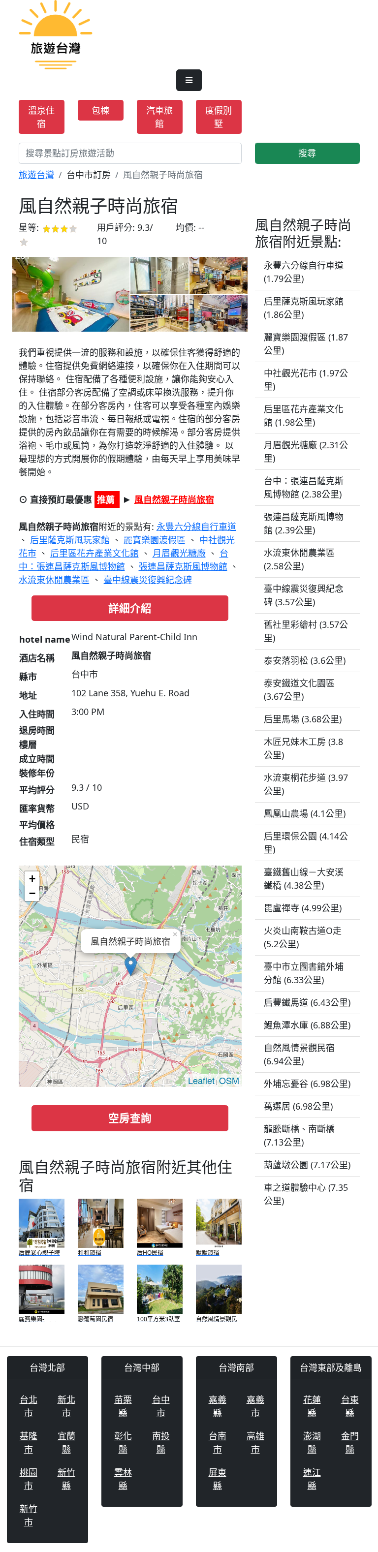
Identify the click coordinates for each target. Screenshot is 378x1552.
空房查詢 (130, 1118)
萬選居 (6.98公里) (298, 1106)
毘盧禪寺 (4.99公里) (303, 908)
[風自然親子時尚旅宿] (71, 294)
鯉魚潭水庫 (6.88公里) (307, 1025)
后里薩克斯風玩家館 (70, 540)
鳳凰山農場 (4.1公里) (305, 813)
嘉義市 (255, 1406)
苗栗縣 (123, 1406)
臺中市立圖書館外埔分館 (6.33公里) (304, 973)
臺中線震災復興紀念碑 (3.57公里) (304, 595)
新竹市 (28, 1515)
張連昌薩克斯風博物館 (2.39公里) (304, 523)
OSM (229, 1080)
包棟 (100, 110)
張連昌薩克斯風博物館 (183, 566)
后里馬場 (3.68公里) (303, 719)
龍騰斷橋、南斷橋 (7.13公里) (299, 1135)
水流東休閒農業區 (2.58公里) (299, 559)
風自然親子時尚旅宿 (174, 499)
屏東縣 (217, 1478)
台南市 (217, 1442)
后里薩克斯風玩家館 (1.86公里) (304, 307)
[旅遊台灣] (56, 33)
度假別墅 (218, 116)
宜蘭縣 (66, 1442)
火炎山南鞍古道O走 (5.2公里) (303, 937)
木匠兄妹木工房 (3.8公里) (303, 748)
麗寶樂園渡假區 (155, 540)
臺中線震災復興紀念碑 (147, 580)
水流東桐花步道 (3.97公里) (306, 784)
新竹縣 (66, 1478)
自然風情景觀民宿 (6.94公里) (299, 1054)
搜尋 (307, 153)
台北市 (28, 1406)
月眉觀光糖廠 (179, 553)
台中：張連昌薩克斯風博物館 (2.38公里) (304, 487)
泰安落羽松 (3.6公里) (305, 660)
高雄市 (255, 1442)
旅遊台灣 (36, 175)
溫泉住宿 (41, 116)
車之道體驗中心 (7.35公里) (306, 1194)
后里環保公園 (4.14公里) (306, 842)
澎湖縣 (312, 1442)
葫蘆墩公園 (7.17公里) (307, 1165)
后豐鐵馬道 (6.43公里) (307, 1002)
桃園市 (28, 1478)
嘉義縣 (217, 1406)
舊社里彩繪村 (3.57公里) (306, 631)
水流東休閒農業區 (54, 580)
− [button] (32, 893)
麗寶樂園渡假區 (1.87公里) (306, 343)
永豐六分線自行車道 (196, 526)
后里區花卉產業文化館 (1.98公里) (304, 415)
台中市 (161, 1406)
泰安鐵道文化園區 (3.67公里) (299, 689)
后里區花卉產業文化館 (94, 553)
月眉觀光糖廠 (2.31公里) (306, 451)
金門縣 (350, 1442)
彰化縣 (123, 1442)
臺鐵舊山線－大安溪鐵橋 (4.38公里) (304, 878)
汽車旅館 (159, 116)
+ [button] (32, 878)
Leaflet (201, 1080)
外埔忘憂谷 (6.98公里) (307, 1083)
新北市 (66, 1406)
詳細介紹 (130, 608)
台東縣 (350, 1406)
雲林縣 (123, 1478)
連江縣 (312, 1478)
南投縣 (161, 1442)
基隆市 (28, 1442)
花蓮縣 (312, 1406)
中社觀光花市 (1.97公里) (306, 379)
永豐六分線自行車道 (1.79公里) (304, 271)
